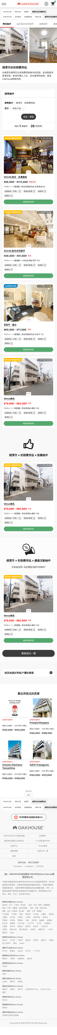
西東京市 (41, 929)
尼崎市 (12, 989)
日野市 (4, 929)
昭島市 (20, 926)
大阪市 (4, 981)
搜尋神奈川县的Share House (13, 955)
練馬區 (49, 920)
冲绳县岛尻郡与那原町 (10, 1015)
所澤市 (35, 940)
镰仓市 (29, 958)
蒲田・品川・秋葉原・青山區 (13, 911)
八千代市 (36, 951)
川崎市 (12, 958)
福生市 (4, 932)
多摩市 (33, 929)
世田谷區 (36, 917)
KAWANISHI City (32, 989)
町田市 (35, 926)
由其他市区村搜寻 (25, 24)
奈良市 (4, 1000)
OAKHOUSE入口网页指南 (14, 836)
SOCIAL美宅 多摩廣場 (15, 177)
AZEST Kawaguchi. (39, 764)
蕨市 (15, 943)
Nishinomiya (46, 989)
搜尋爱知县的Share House (12, 963)
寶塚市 (4, 989)
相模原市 (21, 958)
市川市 (4, 951)
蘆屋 (4, 992)
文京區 (35, 914)
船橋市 (12, 951)
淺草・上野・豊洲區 (34, 911)
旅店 (14, 856)
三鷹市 (4, 926)
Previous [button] (7, 155)
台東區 (43, 914)
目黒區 (20, 917)
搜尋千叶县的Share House (12, 948)
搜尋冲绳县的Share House (12, 1012)
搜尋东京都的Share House (12, 902)
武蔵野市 (47, 923)
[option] (28, 155)
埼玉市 (4, 940)
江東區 (4, 917)
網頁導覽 (14, 851)
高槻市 (20, 981)
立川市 (39, 923)
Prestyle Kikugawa (39, 722)
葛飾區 (12, 923)
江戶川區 (21, 923)
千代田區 (5, 914)
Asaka (21, 943)
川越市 (51, 940)
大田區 (28, 917)
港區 (21, 914)
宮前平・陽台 (10, 324)
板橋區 (41, 920)
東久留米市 (23, 929)
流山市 (20, 951)
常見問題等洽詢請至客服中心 (31, 817)
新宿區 (28, 914)
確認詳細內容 (28, 202)
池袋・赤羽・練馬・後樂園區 (39, 905)
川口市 (12, 940)
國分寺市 (13, 929)
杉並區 (12, 920)
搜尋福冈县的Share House (12, 1004)
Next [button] (50, 155)
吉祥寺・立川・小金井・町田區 (14, 905)
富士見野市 (6, 943)
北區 (27, 920)
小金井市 (44, 926)
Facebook (18, 866)
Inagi (12, 932)
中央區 (14, 914)
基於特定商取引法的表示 (14, 841)
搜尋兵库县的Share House (12, 986)
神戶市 (20, 989)
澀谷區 (45, 917)
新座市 (28, 940)
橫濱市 (4, 958)
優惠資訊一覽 (28, 653)
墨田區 (51, 914)
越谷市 (43, 940)
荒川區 (34, 920)
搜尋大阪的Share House (11, 978)
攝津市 (12, 981)
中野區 (4, 920)
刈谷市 (4, 966)
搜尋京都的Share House (11, 971)
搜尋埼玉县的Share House (12, 937)
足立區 (4, 923)
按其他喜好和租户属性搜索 (19, 672)
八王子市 (30, 923)
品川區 (12, 917)
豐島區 (20, 920)
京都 (4, 974)
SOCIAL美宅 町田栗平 (14, 250)
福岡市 (4, 1007)
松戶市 (28, 951)
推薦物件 (43, 24)
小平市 (50, 929)
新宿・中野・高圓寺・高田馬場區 (14, 908)
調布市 (28, 926)
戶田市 (20, 940)
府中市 (12, 926)
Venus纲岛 (9, 398)
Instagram (29, 866)
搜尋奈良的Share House (11, 997)
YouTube (39, 866)
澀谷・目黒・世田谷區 (38, 908)
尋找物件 (7, 24)
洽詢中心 (14, 846)
